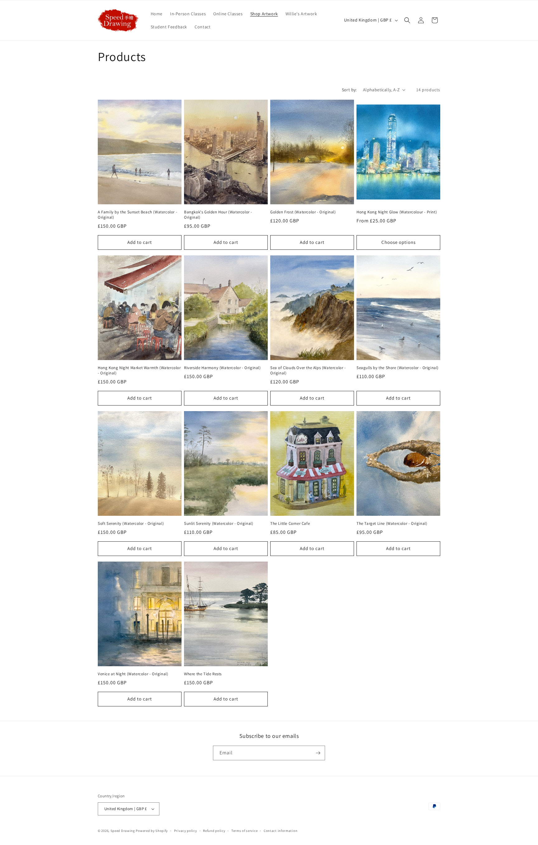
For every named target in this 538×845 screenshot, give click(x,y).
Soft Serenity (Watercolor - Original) (131, 523)
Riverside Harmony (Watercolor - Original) (222, 367)
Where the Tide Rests (203, 674)
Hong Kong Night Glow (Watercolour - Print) (396, 212)
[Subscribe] (318, 753)
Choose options (398, 242)
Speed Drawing (123, 830)
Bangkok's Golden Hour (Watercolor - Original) (218, 215)
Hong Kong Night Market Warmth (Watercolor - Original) (139, 370)
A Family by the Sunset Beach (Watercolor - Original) (137, 215)
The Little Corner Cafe (290, 523)
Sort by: (349, 90)
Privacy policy (185, 830)
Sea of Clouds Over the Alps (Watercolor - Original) (308, 370)
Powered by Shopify (152, 830)
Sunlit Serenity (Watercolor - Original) (218, 523)
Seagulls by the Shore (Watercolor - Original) (397, 367)
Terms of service (244, 830)
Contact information (280, 830)
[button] (407, 20)
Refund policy (214, 830)
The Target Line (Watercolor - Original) (391, 523)
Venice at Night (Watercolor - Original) (133, 674)
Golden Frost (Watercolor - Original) (303, 212)
